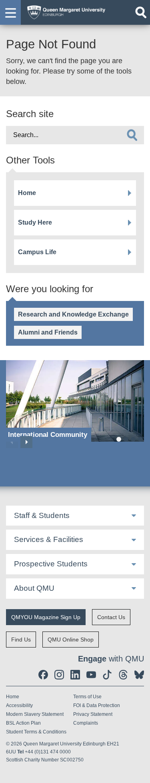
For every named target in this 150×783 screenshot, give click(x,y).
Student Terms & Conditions (36, 732)
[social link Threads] (123, 674)
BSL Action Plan (23, 723)
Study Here (35, 222)
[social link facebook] (43, 674)
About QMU (34, 588)
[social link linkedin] (75, 674)
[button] (10, 12)
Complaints (85, 723)
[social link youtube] (91, 674)
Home (27, 192)
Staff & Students (42, 515)
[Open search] (140, 12)
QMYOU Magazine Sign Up (45, 617)
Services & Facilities (48, 539)
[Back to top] (140, 773)
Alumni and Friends (48, 332)
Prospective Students (51, 564)
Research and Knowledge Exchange (73, 314)
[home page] (64, 10)
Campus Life (37, 252)
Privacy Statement (92, 714)
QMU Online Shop (71, 639)
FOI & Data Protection (96, 705)
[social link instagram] (59, 674)
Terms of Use (87, 696)
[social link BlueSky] (139, 674)
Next (26, 442)
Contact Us (111, 617)
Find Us (21, 639)
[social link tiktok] (107, 674)
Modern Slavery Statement (35, 714)
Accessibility (19, 705)
